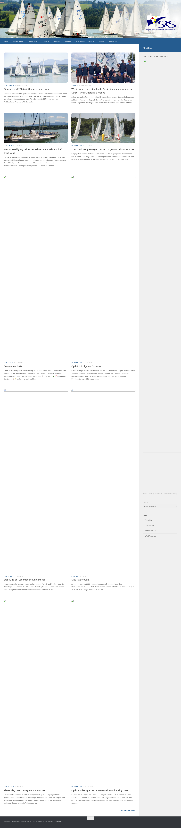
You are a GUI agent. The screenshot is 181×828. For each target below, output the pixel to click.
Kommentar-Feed (151, 531)
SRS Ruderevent (80, 579)
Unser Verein (18, 41)
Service (91, 41)
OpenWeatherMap (171, 493)
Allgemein (8, 146)
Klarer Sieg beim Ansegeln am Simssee (25, 790)
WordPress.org (150, 536)
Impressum (58, 821)
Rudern (74, 576)
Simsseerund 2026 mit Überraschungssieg (26, 89)
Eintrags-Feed (150, 525)
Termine (46, 41)
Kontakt (102, 41)
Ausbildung (80, 41)
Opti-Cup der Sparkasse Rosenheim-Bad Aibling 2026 (100, 790)
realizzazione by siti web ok (153, 493)
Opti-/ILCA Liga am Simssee (86, 366)
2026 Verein (8, 363)
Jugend (74, 85)
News (6, 41)
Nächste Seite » (128, 811)
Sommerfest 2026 (13, 366)
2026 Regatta (9, 85)
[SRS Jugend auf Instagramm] (175, 48)
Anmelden (148, 520)
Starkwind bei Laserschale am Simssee (24, 579)
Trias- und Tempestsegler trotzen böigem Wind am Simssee (102, 149)
